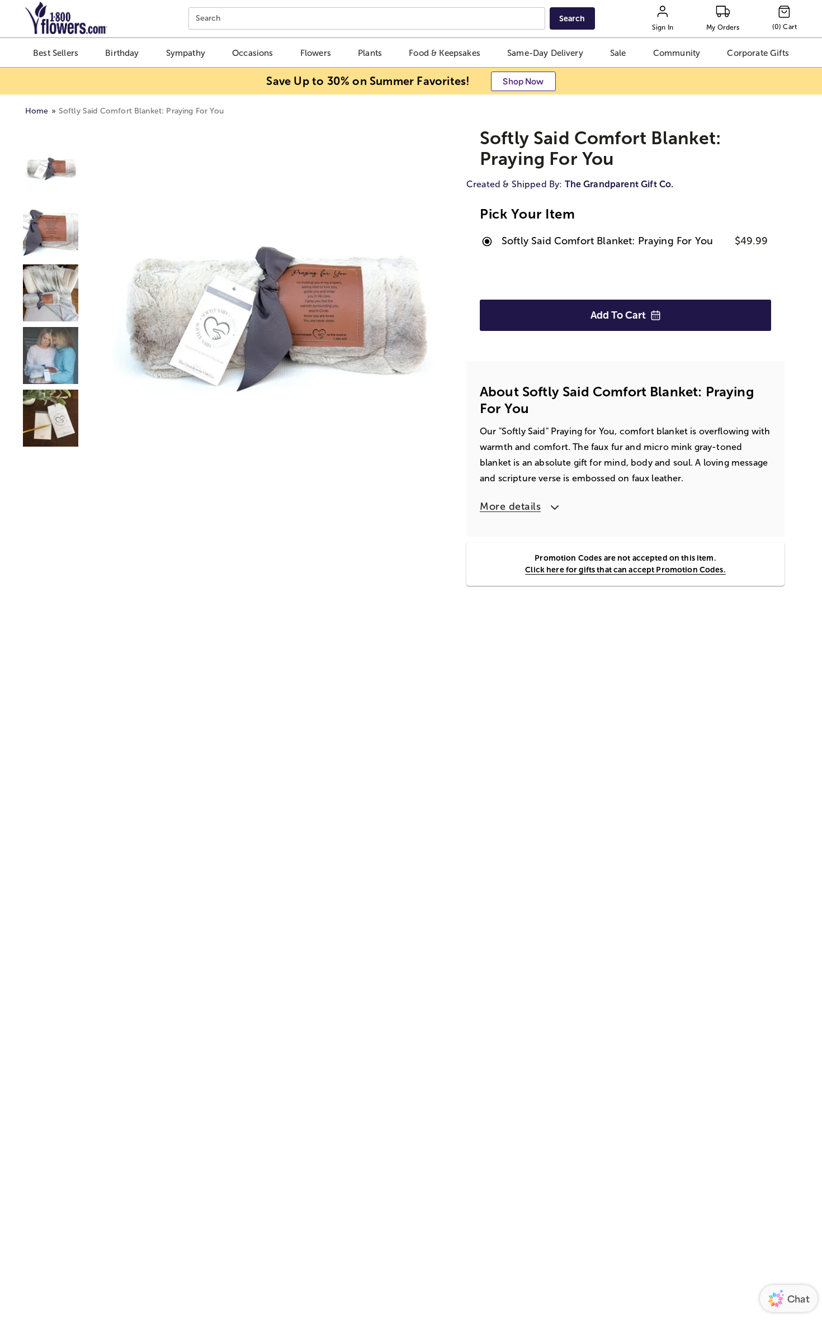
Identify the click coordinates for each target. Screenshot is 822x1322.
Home (37, 111)
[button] (56, 52)
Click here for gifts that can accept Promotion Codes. (625, 569)
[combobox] (368, 19)
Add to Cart (618, 315)
